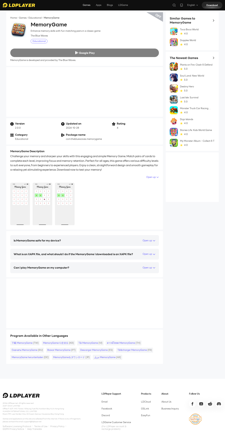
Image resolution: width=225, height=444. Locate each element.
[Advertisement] (84, 92)
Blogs (110, 5)
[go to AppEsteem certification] (195, 419)
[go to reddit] (210, 403)
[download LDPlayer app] (181, 5)
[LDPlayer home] (19, 5)
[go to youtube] (201, 403)
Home (13, 17)
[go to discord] (218, 403)
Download (212, 5)
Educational (35, 17)
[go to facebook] (192, 403)
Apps (98, 5)
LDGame (123, 5)
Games (86, 5)
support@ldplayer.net (32, 421)
